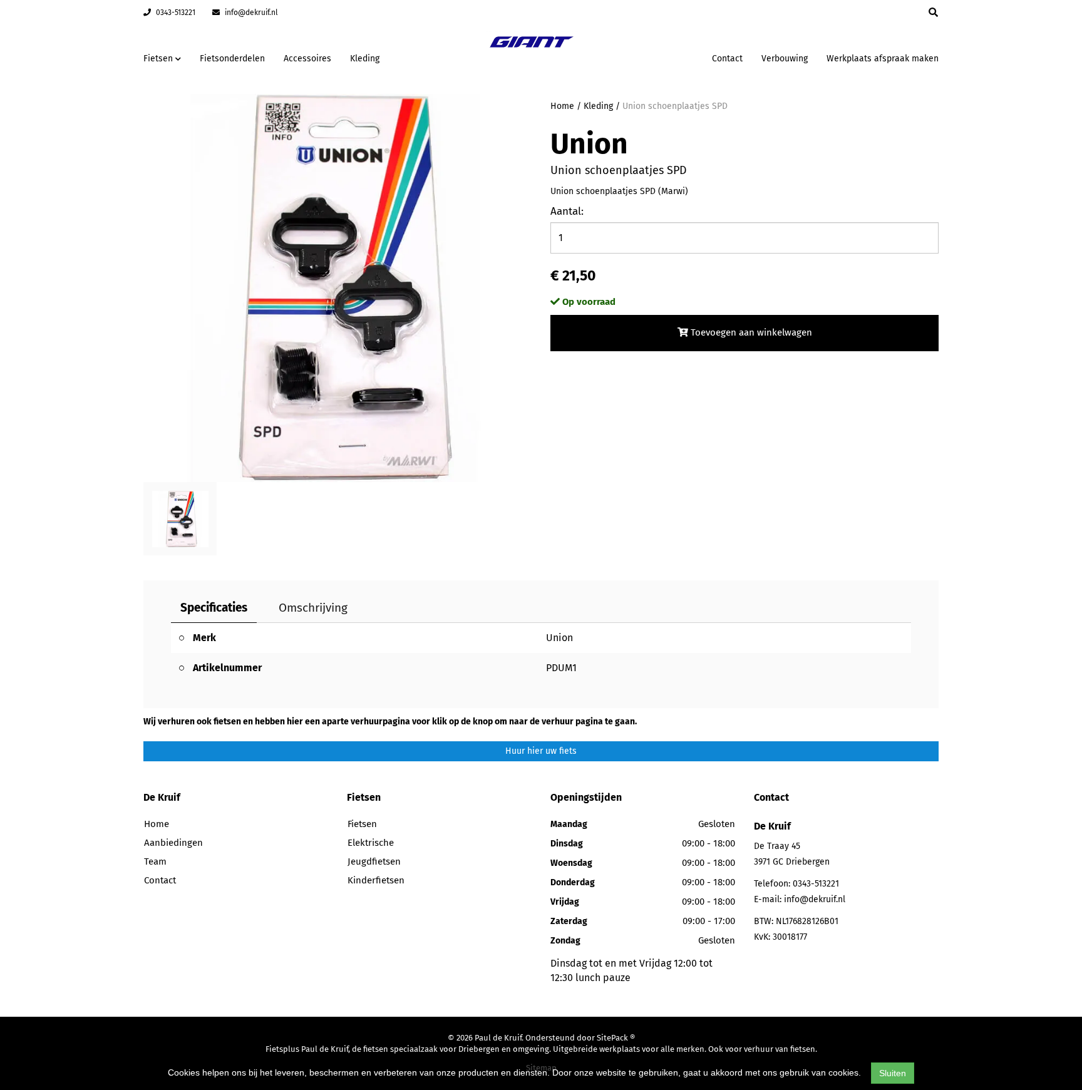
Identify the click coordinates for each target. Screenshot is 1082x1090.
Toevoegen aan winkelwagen (750, 332)
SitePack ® (616, 1037)
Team (155, 861)
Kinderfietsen (376, 880)
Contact (727, 58)
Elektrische (371, 842)
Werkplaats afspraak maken (883, 58)
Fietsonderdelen (232, 58)
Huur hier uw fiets (541, 751)
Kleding (364, 58)
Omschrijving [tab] (313, 607)
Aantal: (567, 211)
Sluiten (892, 1073)
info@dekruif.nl (250, 12)
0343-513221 (174, 12)
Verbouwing (784, 58)
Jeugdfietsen (374, 861)
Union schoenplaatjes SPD (675, 106)
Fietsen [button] (159, 58)
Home (562, 106)
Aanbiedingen (663, 56)
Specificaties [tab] (213, 607)
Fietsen (362, 824)
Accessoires (307, 58)
